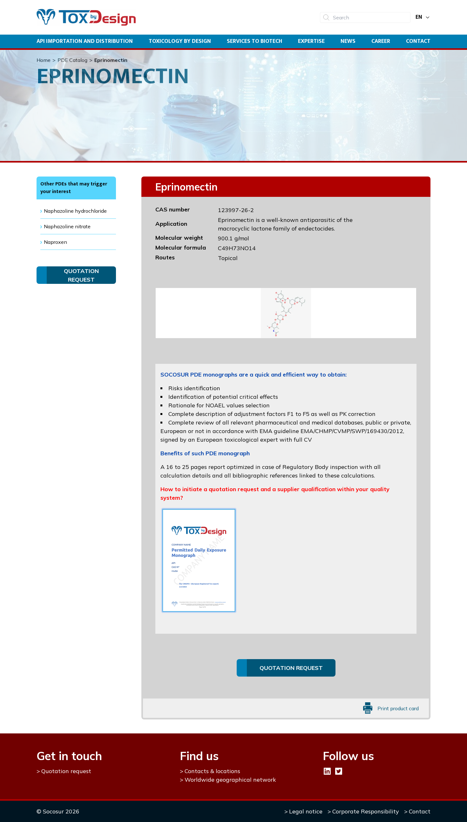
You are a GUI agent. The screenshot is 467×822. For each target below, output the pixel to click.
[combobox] (365, 17)
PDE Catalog (72, 60)
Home (44, 60)
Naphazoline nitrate (67, 226)
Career (380, 41)
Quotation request (66, 771)
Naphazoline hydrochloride (75, 211)
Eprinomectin (110, 60)
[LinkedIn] (327, 771)
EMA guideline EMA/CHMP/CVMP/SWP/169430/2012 (331, 431)
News (348, 41)
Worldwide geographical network (230, 779)
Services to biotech (254, 41)
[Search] (326, 17)
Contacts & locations (212, 771)
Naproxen (55, 242)
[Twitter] (338, 771)
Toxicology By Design (180, 41)
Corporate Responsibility (365, 811)
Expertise (311, 41)
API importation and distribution (85, 41)
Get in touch (69, 756)
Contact (418, 41)
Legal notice (305, 811)
